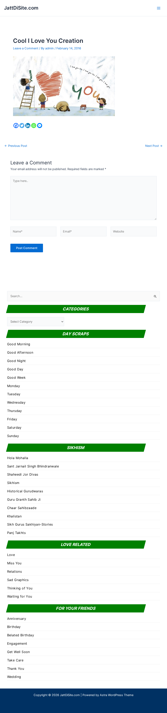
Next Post (154, 145)
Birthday (14, 627)
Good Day (15, 369)
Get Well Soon (18, 652)
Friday (12, 419)
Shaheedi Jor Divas (22, 474)
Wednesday (16, 402)
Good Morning (18, 344)
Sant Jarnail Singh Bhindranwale (33, 466)
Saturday (14, 427)
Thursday (14, 411)
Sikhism (13, 483)
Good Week (16, 377)
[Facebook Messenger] (39, 125)
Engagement (17, 643)
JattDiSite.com (21, 8)
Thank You (15, 668)
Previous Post (15, 145)
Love (11, 555)
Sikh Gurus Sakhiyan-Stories (30, 524)
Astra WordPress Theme (116, 695)
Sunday (13, 436)
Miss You (14, 563)
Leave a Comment (25, 48)
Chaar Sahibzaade (21, 508)
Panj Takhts (16, 533)
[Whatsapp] (33, 125)
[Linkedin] (27, 125)
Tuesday (14, 394)
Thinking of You (20, 588)
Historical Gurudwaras (25, 491)
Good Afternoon (20, 352)
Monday (13, 386)
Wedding (14, 677)
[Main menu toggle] (158, 8)
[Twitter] (21, 125)
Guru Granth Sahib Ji (24, 499)
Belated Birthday (20, 635)
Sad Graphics (18, 580)
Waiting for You (19, 596)
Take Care (15, 660)
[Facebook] (16, 125)
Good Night (16, 361)
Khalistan (14, 516)
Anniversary (16, 619)
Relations (14, 571)
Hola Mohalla (17, 458)
